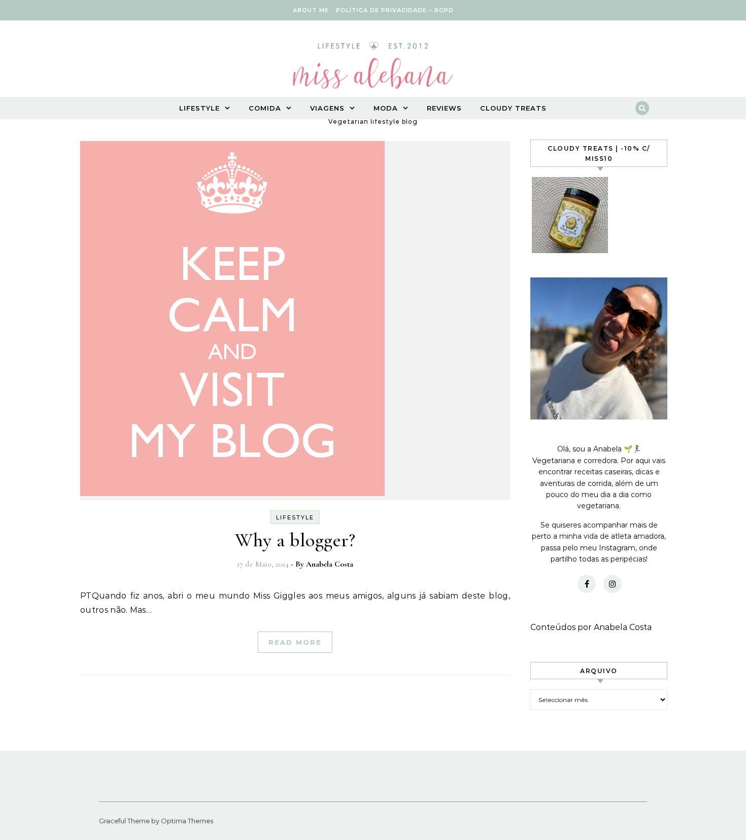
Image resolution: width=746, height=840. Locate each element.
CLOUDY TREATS (513, 108)
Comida (265, 108)
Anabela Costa (329, 564)
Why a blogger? (295, 540)
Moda (386, 108)
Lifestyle (199, 108)
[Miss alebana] (373, 68)
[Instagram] (612, 584)
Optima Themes (187, 821)
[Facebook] (587, 584)
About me (311, 10)
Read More (295, 642)
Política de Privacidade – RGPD (395, 10)
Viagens (327, 108)
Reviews (444, 108)
